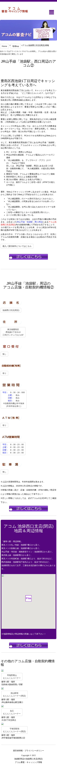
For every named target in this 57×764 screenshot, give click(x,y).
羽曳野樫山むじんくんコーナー (12, 676)
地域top (15, 46)
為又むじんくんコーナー (12, 712)
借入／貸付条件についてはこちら (17, 246)
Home (4, 46)
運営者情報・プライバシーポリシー (28, 751)
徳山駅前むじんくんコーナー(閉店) (14, 694)
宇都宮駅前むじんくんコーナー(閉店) (14, 730)
